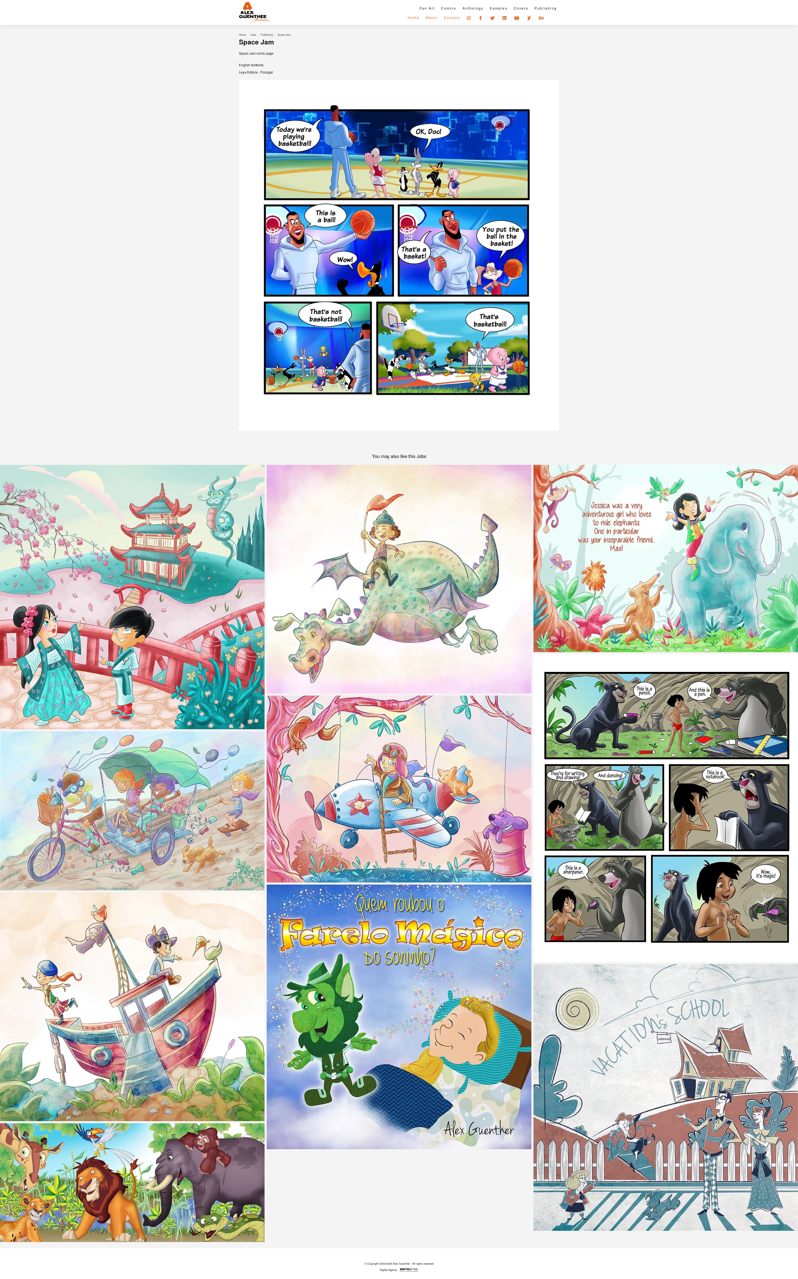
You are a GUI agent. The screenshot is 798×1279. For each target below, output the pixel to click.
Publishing (545, 8)
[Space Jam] (399, 255)
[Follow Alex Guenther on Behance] (542, 18)
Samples (498, 8)
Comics (448, 8)
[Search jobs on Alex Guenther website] (554, 18)
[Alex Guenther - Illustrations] (254, 12)
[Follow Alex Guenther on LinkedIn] (504, 18)
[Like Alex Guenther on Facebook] (480, 18)
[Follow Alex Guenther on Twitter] (493, 18)
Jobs (253, 35)
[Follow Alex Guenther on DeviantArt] (529, 18)
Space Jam (284, 35)
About (432, 17)
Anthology (473, 8)
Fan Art (427, 8)
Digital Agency (388, 1270)
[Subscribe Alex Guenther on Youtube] (517, 18)
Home (413, 17)
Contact (452, 17)
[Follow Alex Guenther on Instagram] (469, 18)
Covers (521, 8)
